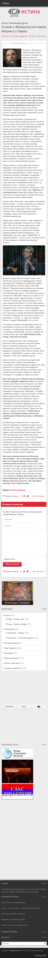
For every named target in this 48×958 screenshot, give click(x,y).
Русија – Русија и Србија (16, 624)
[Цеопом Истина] (24, 9)
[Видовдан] (17, 760)
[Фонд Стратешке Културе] (17, 749)
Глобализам (9, 629)
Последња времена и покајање (13, 914)
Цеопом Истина (15, 950)
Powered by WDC (41, 955)
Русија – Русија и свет (15, 619)
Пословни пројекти (11, 643)
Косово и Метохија (11, 663)
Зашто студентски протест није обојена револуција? (20, 908)
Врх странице (38, 496)
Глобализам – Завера (15, 632)
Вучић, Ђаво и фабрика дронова (13, 902)
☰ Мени (5, 3)
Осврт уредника (10, 648)
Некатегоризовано (11, 658)
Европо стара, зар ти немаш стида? (14, 925)
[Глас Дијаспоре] (17, 785)
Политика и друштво (19, 36)
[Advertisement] (16, 688)
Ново (24, 706)
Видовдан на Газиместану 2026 (13, 919)
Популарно (9, 706)
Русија (6, 615)
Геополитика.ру (17, 490)
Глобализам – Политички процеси (20, 638)
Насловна (5, 36)
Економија (8, 653)
